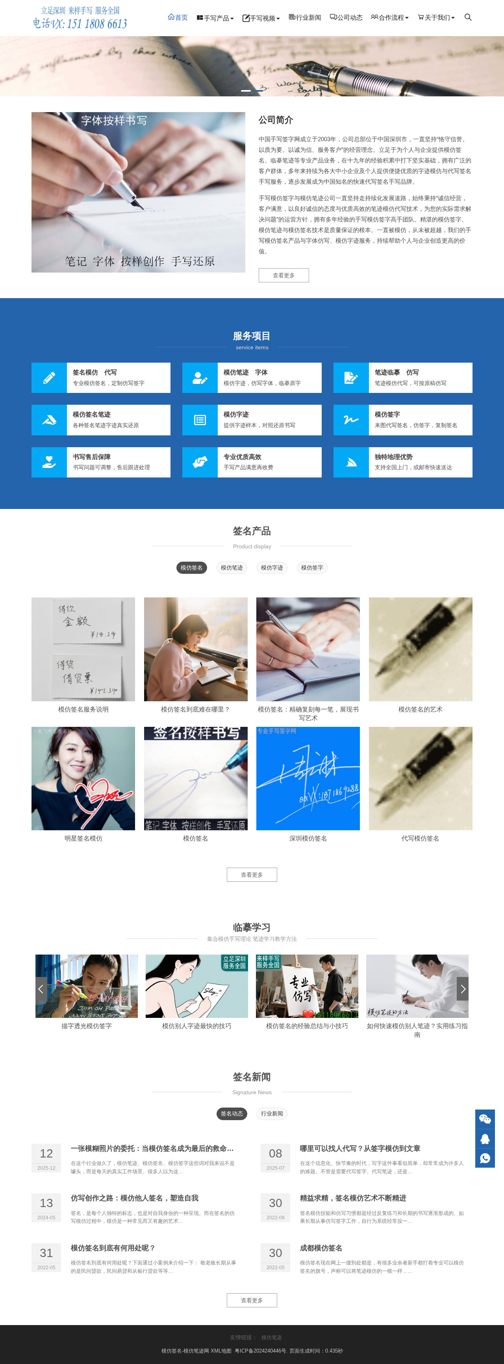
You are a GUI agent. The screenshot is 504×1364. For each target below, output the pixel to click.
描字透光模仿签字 (86, 1026)
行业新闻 (308, 17)
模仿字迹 (272, 567)
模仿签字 (312, 567)
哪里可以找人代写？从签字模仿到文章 (360, 1148)
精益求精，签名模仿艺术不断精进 (353, 1198)
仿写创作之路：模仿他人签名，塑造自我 (134, 1198)
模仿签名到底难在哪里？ (195, 709)
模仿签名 (192, 567)
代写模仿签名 (420, 838)
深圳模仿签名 (308, 838)
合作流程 (391, 17)
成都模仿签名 (325, 1248)
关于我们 (437, 17)
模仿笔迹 (232, 567)
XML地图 (222, 1351)
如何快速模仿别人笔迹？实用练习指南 (417, 1030)
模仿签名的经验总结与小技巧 (307, 1026)
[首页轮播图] (252, 66)
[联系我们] (485, 1138)
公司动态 (350, 17)
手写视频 (262, 18)
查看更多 (284, 275)
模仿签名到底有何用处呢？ (113, 1248)
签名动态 (232, 1113)
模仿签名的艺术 (420, 709)
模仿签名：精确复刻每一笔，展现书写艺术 (308, 713)
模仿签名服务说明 (83, 709)
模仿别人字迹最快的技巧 (197, 1026)
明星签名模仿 (83, 838)
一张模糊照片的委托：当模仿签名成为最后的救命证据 (156, 1148)
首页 (181, 17)
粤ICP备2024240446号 (260, 1351)
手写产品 (216, 18)
